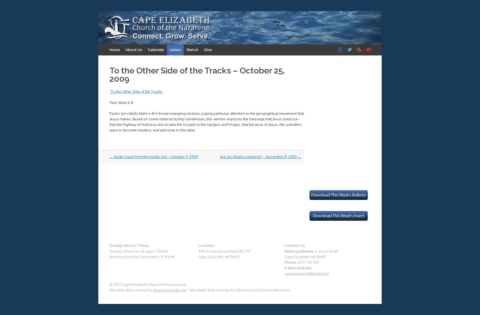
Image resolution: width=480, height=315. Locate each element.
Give (208, 50)
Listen (175, 50)
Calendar (156, 50)
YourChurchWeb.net (169, 290)
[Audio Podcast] (359, 49)
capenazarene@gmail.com (306, 273)
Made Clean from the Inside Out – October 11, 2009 (153, 156)
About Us (134, 50)
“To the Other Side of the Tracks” (136, 91)
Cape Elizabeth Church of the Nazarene (157, 28)
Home (114, 50)
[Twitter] (349, 49)
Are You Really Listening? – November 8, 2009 (260, 156)
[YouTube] (368, 49)
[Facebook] (340, 49)
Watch (192, 50)
